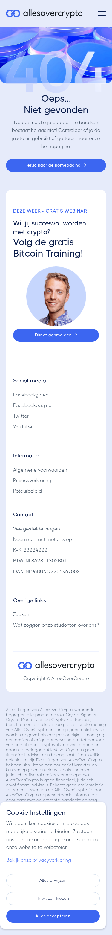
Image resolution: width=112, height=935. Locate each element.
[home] (44, 13)
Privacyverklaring (32, 480)
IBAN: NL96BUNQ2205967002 (46, 571)
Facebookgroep (31, 395)
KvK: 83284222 (30, 550)
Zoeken (21, 614)
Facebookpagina (32, 405)
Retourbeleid (27, 491)
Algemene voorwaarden (40, 470)
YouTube (22, 427)
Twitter (21, 416)
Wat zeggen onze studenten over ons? (56, 625)
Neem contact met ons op (42, 539)
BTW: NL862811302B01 (40, 561)
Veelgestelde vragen (36, 529)
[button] (102, 13)
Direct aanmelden (56, 334)
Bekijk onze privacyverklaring (38, 860)
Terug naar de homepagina (56, 165)
